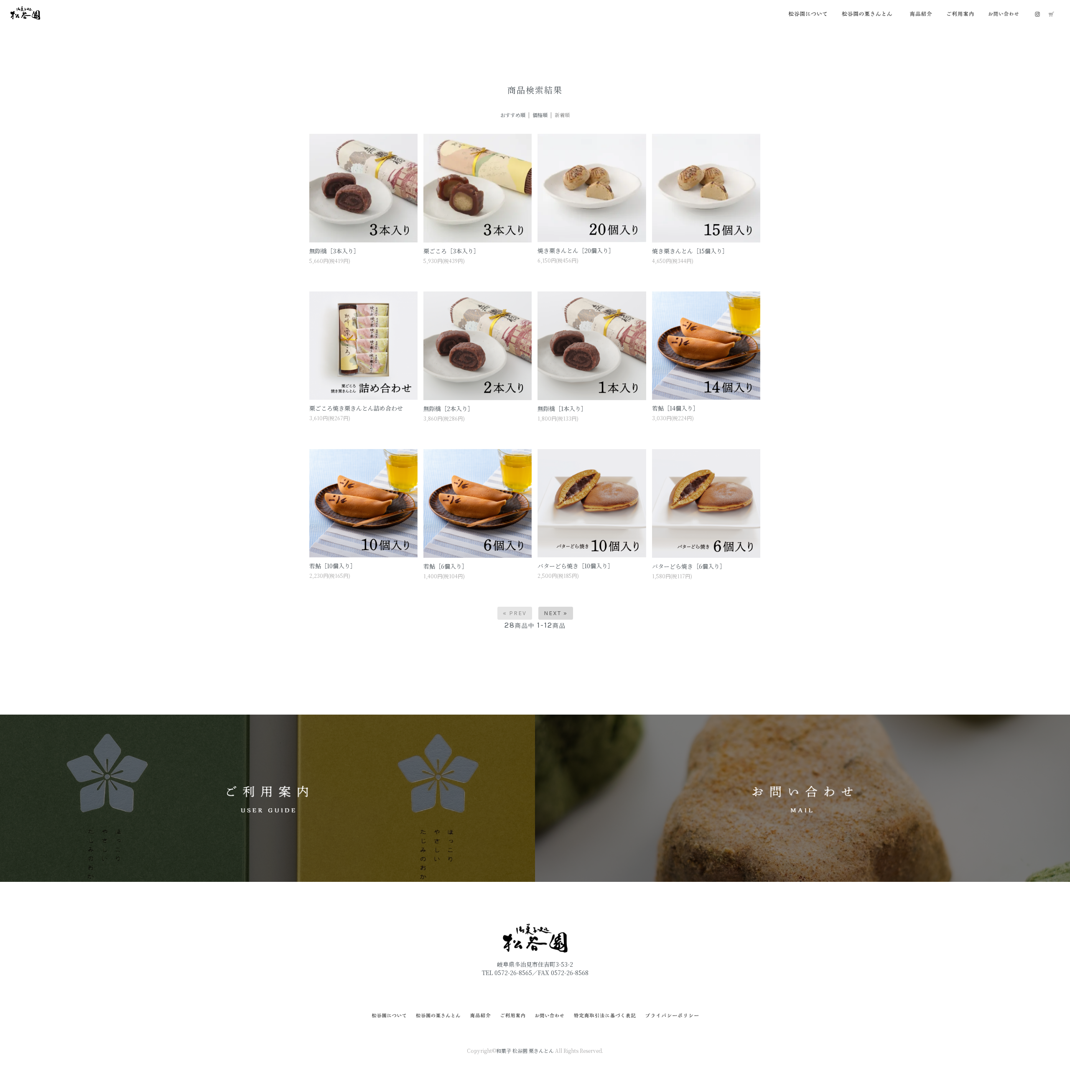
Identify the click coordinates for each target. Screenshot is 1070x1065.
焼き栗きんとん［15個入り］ (690, 251)
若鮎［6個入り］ (445, 566)
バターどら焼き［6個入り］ (689, 566)
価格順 (540, 114)
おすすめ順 (512, 114)
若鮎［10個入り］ (332, 566)
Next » (556, 613)
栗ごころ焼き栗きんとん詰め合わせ (356, 408)
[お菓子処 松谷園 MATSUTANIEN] (25, 12)
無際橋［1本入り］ (562, 408)
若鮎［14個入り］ (675, 408)
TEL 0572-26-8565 (507, 972)
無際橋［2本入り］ (448, 408)
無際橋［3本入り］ (334, 251)
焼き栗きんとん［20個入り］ (576, 250)
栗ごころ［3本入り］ (451, 251)
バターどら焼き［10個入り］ (576, 566)
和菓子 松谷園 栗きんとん (525, 1050)
